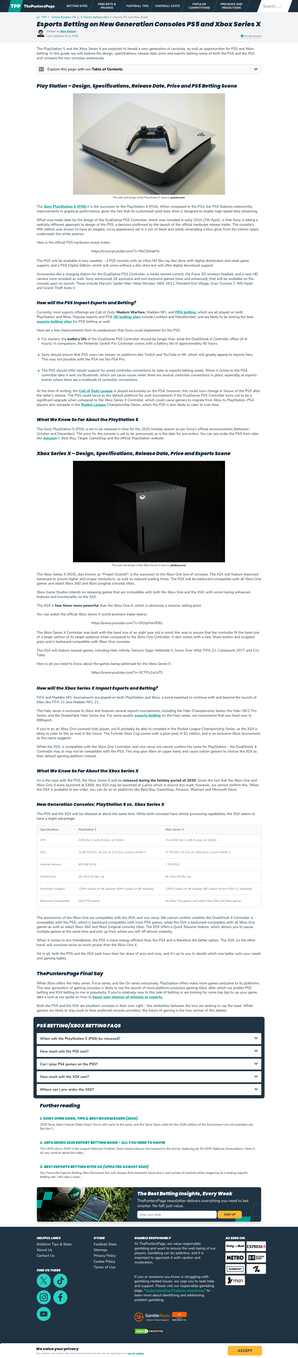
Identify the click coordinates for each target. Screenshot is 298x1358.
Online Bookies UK (63, 17)
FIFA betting (185, 312)
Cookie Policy (104, 1261)
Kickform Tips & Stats (54, 1244)
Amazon (50, 438)
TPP (44, 17)
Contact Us (46, 1255)
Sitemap (100, 1249)
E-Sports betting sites (95, 17)
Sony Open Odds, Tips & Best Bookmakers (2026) (90, 1118)
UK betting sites (127, 316)
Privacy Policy (105, 1255)
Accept (245, 1350)
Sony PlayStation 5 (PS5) (65, 206)
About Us (44, 1249)
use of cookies (136, 1353)
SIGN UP (230, 1214)
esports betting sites (54, 321)
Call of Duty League (96, 390)
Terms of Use (105, 1267)
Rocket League (93, 404)
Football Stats (105, 1244)
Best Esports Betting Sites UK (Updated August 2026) (96, 1166)
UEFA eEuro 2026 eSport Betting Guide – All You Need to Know (104, 1142)
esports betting (148, 715)
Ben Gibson (68, 31)
